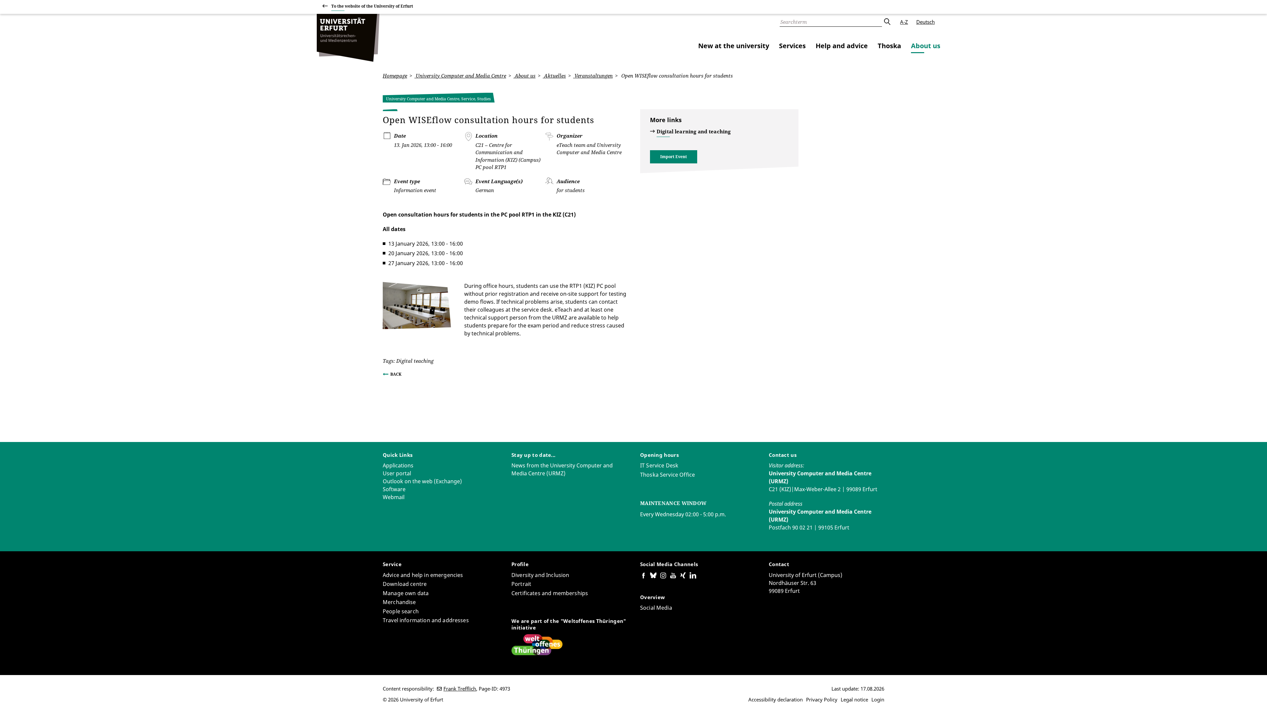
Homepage (395, 75)
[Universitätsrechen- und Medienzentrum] (348, 38)
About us (925, 45)
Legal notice (854, 699)
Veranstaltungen (593, 75)
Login (877, 699)
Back (396, 374)
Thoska (889, 45)
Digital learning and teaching (694, 131)
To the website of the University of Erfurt (372, 6)
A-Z (904, 21)
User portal (397, 473)
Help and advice (842, 45)
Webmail (394, 497)
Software (394, 489)
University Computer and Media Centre (460, 75)
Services (792, 45)
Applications (398, 465)
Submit (887, 22)
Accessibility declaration (775, 699)
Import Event (673, 156)
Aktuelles (554, 75)
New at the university (733, 45)
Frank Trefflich (459, 688)
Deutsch (925, 21)
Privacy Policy (821, 699)
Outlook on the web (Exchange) (422, 481)
